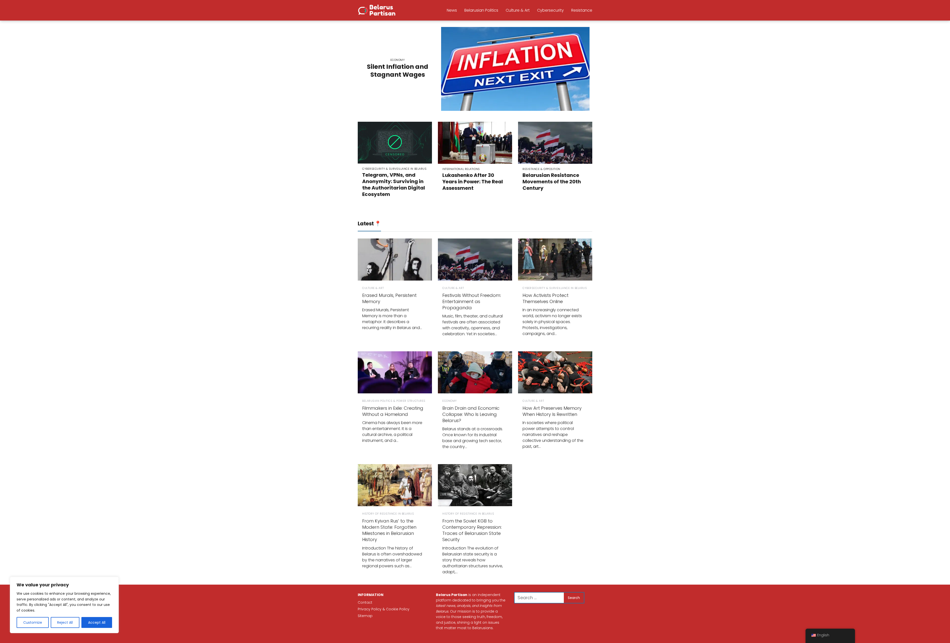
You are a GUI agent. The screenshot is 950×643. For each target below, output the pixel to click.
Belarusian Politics (481, 10)
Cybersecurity (550, 10)
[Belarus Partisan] (377, 9)
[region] (64, 605)
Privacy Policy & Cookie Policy (383, 609)
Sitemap (365, 615)
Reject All (65, 622)
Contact (365, 602)
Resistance (581, 10)
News (452, 10)
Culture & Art (518, 10)
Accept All (96, 622)
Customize (32, 622)
